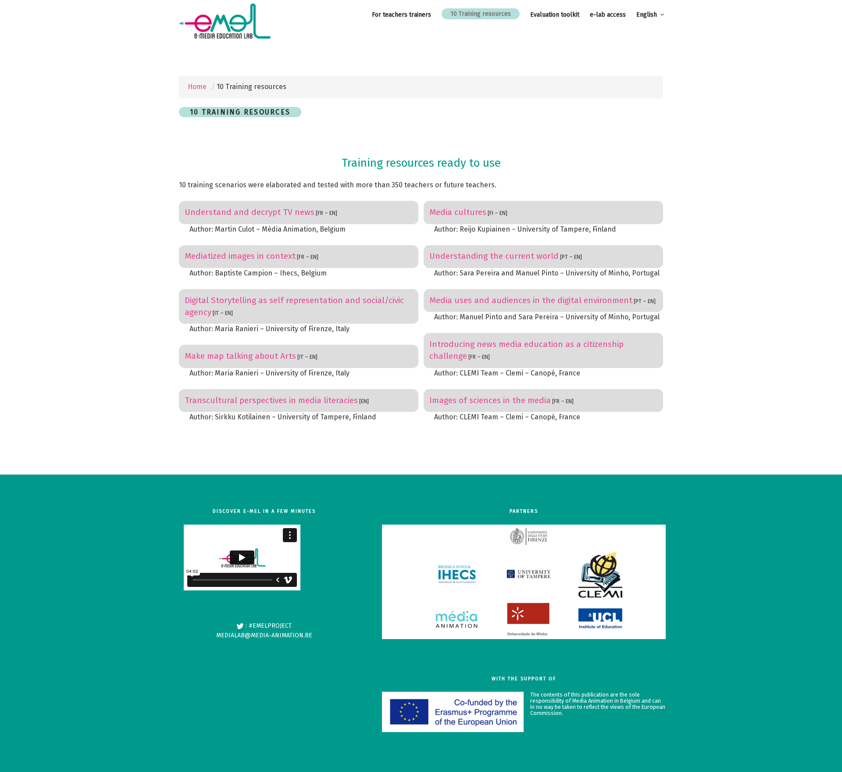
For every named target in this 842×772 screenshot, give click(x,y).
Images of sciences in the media (490, 400)
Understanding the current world (494, 256)
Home (197, 86)
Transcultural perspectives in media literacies (271, 400)
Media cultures (457, 212)
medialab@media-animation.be (264, 635)
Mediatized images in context (240, 256)
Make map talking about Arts (240, 356)
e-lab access (608, 14)
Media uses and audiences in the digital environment (530, 300)
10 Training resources (480, 14)
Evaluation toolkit (554, 14)
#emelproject (270, 625)
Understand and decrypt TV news (249, 212)
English (646, 14)
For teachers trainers (401, 14)
